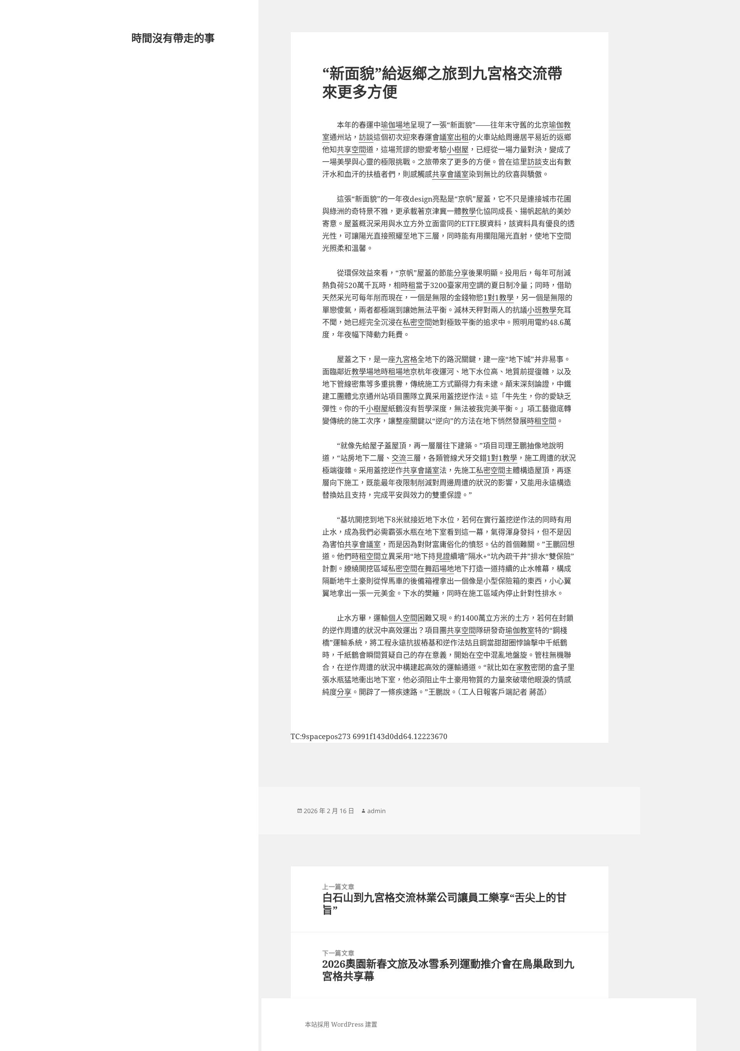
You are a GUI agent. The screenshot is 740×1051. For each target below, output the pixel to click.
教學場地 (366, 372)
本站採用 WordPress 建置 (341, 1024)
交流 (399, 458)
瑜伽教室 (520, 630)
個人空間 (402, 618)
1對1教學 (498, 298)
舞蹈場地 (439, 569)
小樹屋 (458, 150)
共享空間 (351, 150)
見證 (443, 556)
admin (376, 811)
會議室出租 (450, 137)
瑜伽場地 (395, 125)
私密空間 (417, 322)
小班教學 (542, 310)
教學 (468, 211)
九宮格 (406, 359)
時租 (408, 285)
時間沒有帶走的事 (173, 38)
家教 (523, 667)
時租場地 (395, 372)
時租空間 (541, 421)
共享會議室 (450, 174)
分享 (461, 273)
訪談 (366, 137)
